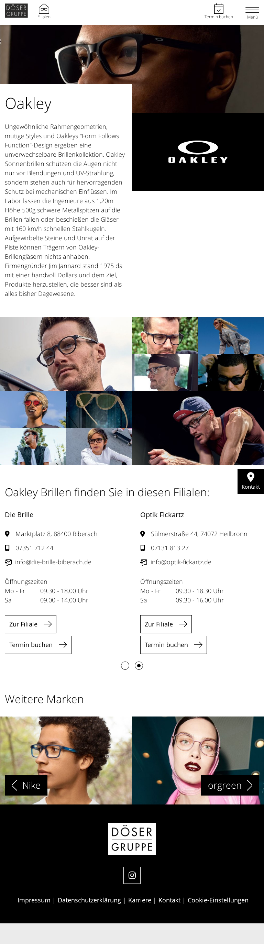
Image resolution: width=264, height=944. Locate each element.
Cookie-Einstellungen (218, 900)
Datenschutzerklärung (90, 900)
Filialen (44, 17)
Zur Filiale (23, 624)
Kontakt (170, 900)
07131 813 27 (170, 548)
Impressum (35, 900)
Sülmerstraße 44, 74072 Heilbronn (199, 534)
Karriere (140, 900)
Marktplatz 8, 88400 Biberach (56, 534)
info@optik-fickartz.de (181, 562)
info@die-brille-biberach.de (53, 562)
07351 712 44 (34, 548)
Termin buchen (219, 17)
